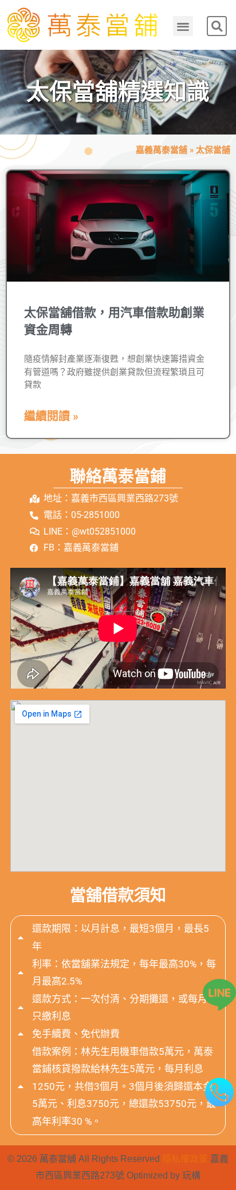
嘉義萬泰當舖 (161, 150)
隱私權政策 (185, 1159)
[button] (183, 26)
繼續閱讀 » (51, 416)
